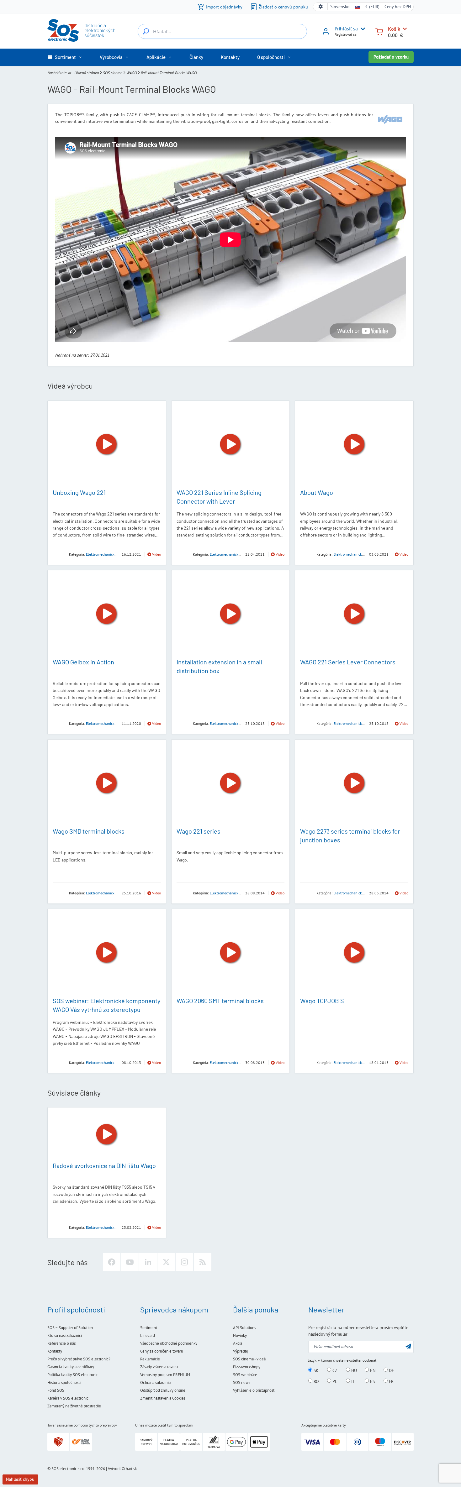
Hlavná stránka (86, 73)
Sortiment (148, 1327)
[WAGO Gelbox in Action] (107, 613)
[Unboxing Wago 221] (107, 444)
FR (391, 1381)
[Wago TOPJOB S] (354, 952)
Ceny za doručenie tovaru (161, 1351)
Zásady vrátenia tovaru (159, 1366)
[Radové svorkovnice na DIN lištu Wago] (107, 1134)
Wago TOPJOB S (322, 1000)
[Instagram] (184, 1262)
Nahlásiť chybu (20, 1479)
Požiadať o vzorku (391, 57)
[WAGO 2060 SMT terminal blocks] (231, 952)
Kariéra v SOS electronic (67, 1398)
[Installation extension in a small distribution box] (231, 613)
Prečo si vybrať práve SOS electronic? (78, 1359)
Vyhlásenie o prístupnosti (254, 1390)
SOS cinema (112, 73)
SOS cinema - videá (249, 1359)
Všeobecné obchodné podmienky (168, 1343)
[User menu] (361, 28)
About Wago (316, 492)
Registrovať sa (346, 34)
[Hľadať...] (146, 31)
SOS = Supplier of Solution (70, 1327)
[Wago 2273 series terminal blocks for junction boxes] (354, 783)
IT (352, 1381)
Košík (394, 29)
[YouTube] (130, 1262)
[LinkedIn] (148, 1262)
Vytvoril (114, 1468)
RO (315, 1381)
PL (334, 1381)
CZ (334, 1370)
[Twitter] (166, 1262)
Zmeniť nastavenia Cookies (162, 1398)
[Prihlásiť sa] (326, 33)
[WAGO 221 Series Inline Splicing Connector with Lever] (231, 444)
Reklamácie (150, 1359)
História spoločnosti (64, 1382)
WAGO (131, 73)
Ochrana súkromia (155, 1382)
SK (315, 1370)
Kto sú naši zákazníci (64, 1335)
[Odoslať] (408, 1346)
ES (372, 1381)
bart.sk (131, 1468)
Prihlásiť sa (346, 28)
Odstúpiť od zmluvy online (162, 1390)
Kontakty (54, 1351)
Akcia (237, 1343)
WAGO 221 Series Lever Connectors (347, 662)
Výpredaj (240, 1351)
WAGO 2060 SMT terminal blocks (220, 1000)
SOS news (241, 1382)
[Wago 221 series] (231, 783)
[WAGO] (390, 119)
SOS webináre (245, 1374)
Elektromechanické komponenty (111, 554)
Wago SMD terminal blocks (89, 831)
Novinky (240, 1335)
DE (391, 1370)
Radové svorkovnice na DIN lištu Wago (104, 1165)
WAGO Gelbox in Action (83, 662)
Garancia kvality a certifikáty (70, 1366)
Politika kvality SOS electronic (72, 1374)
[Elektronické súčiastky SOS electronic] (81, 30)
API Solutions (244, 1327)
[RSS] (202, 1262)
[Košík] (379, 31)
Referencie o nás (61, 1343)
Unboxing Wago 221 (79, 492)
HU (353, 1370)
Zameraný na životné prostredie (74, 1406)
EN (372, 1370)
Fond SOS (55, 1390)
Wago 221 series (198, 831)
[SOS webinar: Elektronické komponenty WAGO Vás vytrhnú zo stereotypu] (107, 952)
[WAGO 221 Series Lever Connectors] (354, 613)
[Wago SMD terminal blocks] (107, 783)
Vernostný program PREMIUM (165, 1374)
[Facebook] (111, 1262)
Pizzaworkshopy (246, 1366)
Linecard (147, 1335)
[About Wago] (354, 444)
